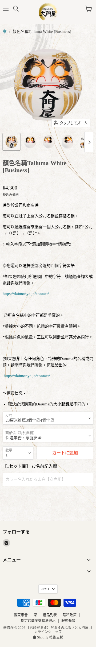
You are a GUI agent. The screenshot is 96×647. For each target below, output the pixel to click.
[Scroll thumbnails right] (88, 142)
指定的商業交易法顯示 (38, 620)
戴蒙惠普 (21, 615)
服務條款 (68, 620)
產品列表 (50, 615)
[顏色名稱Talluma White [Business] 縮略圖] (11, 141)
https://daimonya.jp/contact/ (26, 294)
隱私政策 (70, 615)
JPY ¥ (45, 589)
